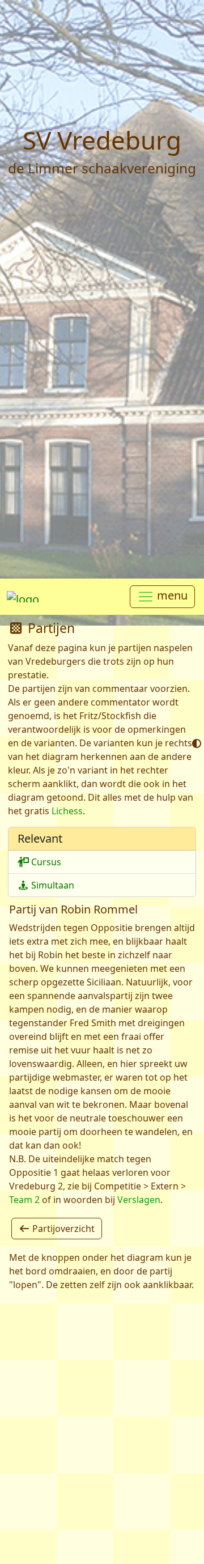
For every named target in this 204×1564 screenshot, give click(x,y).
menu (171, 596)
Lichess (67, 811)
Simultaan (51, 885)
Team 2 (24, 1199)
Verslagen (138, 1199)
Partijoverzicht (62, 1228)
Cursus (45, 862)
